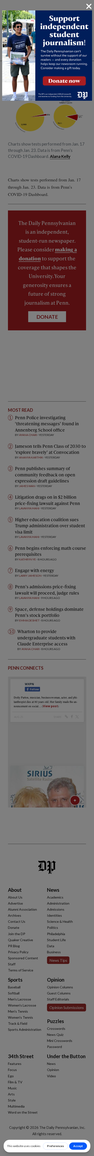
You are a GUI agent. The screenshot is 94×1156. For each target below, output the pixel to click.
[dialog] (47, 578)
